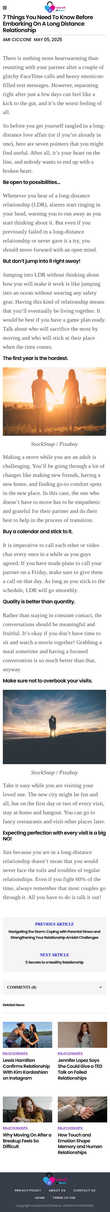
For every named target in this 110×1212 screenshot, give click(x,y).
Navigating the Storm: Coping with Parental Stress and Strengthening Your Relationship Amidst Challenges (54, 934)
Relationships (15, 1053)
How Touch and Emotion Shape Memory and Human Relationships (80, 1144)
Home (40, 1197)
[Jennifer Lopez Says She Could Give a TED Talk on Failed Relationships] (82, 1035)
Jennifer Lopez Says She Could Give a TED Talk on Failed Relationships (80, 1069)
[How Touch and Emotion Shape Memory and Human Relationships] (82, 1109)
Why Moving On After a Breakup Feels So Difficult (27, 1141)
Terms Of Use (63, 1197)
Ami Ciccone (17, 40)
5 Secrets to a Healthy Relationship (54, 962)
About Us (57, 1190)
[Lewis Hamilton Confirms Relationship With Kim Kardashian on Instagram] (27, 1035)
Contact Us (84, 1190)
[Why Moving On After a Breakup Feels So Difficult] (27, 1109)
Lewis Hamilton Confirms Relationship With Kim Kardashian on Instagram (26, 1069)
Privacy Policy (28, 1190)
